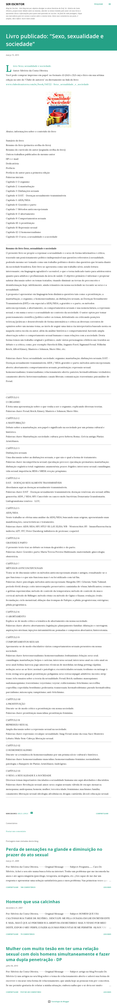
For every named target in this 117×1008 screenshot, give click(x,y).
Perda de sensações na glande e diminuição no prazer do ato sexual (54, 852)
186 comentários (27, 887)
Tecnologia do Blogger (60, 1001)
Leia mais (107, 887)
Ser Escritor (15, 4)
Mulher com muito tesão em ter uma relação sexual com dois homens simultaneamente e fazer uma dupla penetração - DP (58, 954)
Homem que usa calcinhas (33, 901)
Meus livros (23, 813)
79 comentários (27, 934)
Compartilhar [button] (102, 813)
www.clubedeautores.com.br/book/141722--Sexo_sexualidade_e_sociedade (47, 84)
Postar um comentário (16, 831)
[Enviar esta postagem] (31, 813)
